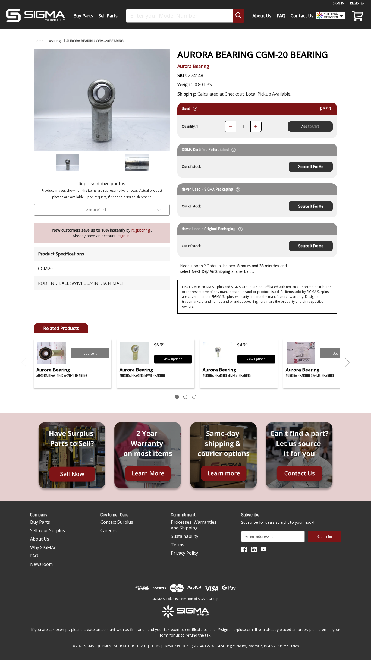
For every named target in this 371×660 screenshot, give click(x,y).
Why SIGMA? (43, 547)
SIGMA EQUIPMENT (98, 646)
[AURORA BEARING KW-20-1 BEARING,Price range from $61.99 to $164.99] (51, 353)
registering (141, 230)
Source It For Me (310, 166)
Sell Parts (108, 16)
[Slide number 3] (194, 397)
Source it (90, 353)
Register (357, 3)
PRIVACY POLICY (176, 646)
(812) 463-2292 (203, 646)
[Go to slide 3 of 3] (23, 362)
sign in (124, 235)
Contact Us (302, 16)
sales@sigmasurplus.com (231, 629)
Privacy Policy (184, 553)
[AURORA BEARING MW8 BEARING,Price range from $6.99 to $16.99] (135, 353)
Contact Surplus (116, 522)
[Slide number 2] (185, 397)
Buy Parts (83, 16)
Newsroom (41, 564)
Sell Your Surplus (47, 530)
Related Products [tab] (61, 328)
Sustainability (184, 536)
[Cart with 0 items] (356, 16)
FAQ (281, 16)
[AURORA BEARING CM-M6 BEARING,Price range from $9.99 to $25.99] (301, 353)
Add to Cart (310, 126)
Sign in (338, 3)
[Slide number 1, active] (177, 397)
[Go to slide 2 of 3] (347, 362)
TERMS (155, 646)
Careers (108, 530)
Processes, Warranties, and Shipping (194, 525)
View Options (173, 359)
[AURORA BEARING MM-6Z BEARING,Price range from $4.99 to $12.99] (218, 353)
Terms (177, 545)
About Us (262, 16)
